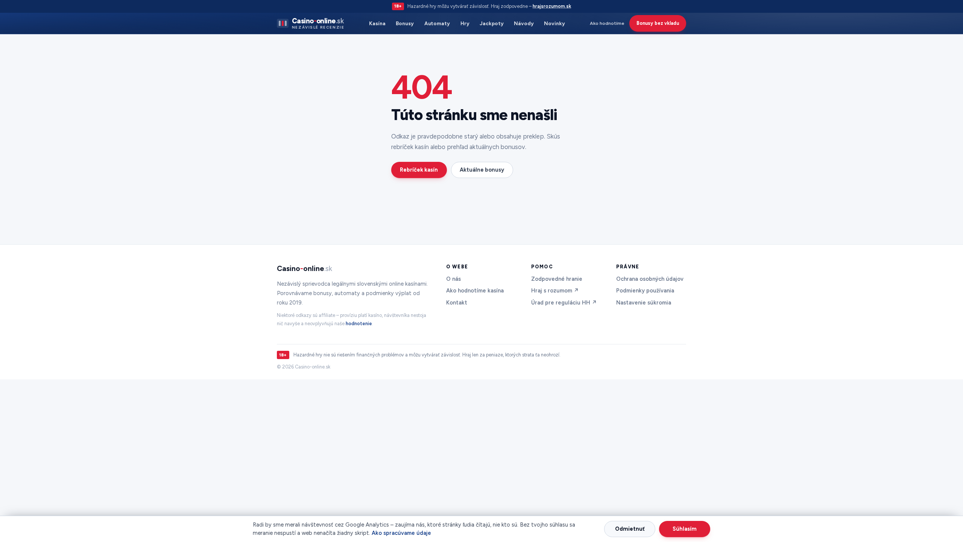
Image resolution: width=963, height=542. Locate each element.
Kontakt (456, 302)
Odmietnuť (630, 528)
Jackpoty (491, 23)
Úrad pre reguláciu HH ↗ (564, 302)
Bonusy (405, 23)
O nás (453, 279)
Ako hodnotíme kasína (475, 290)
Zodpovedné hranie (556, 279)
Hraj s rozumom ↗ (555, 290)
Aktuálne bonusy (482, 169)
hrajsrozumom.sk (552, 6)
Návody (524, 23)
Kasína (377, 23)
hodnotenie (359, 323)
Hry (464, 23)
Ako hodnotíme (607, 23)
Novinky (554, 23)
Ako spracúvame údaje (401, 533)
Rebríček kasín (419, 169)
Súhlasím (685, 528)
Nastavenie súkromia (643, 302)
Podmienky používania (645, 290)
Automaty (437, 23)
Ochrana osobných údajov (650, 279)
